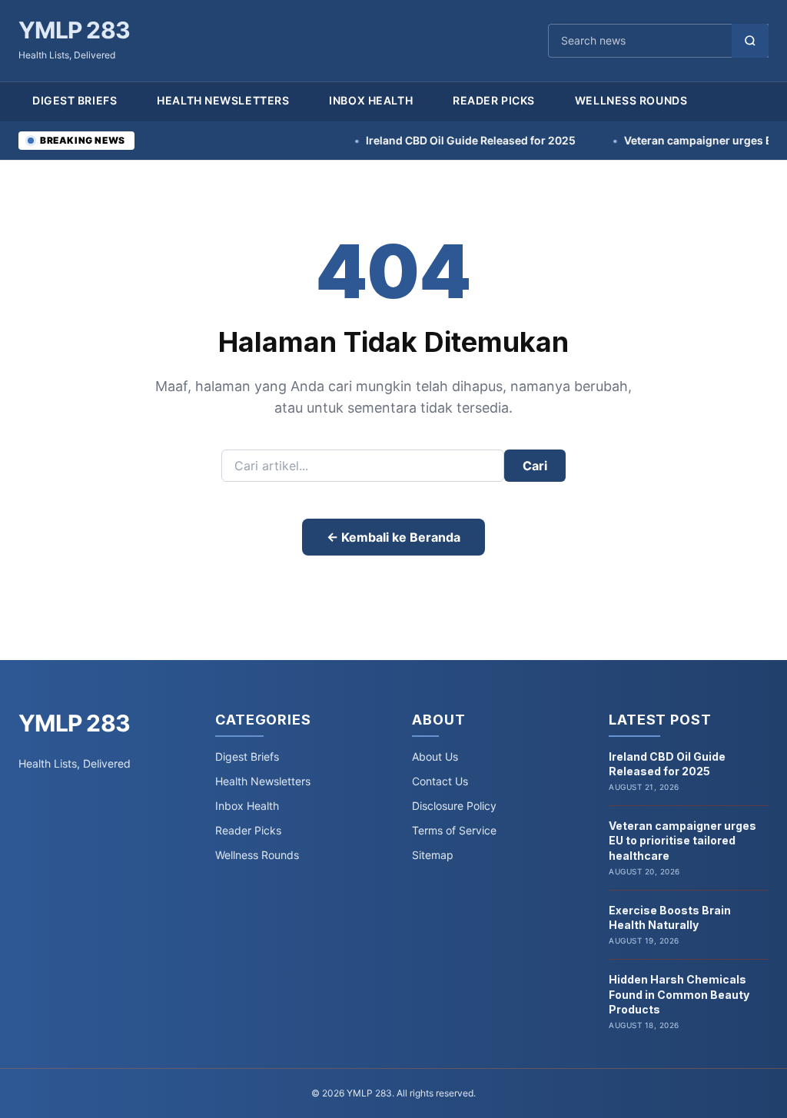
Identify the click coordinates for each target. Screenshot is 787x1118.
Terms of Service (454, 830)
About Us (435, 756)
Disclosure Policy (454, 805)
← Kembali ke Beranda (393, 537)
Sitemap (432, 854)
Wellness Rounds (631, 100)
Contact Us (440, 781)
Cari (535, 465)
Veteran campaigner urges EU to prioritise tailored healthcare (682, 840)
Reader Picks (494, 100)
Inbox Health (371, 100)
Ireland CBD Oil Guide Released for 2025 (442, 140)
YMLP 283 (74, 29)
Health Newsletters (223, 100)
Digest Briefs (74, 100)
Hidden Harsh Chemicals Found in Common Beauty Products (679, 994)
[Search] (750, 41)
